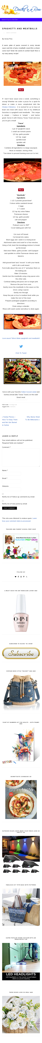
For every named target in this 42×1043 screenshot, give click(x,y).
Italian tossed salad (28, 392)
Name (5, 470)
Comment (6, 447)
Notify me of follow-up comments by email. (18, 497)
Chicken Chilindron (9, 107)
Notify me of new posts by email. (14, 504)
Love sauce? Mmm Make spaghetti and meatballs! (21, 338)
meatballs (12, 406)
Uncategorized (13, 404)
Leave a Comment (11, 32)
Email (4, 478)
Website (5, 486)
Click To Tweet (21, 353)
